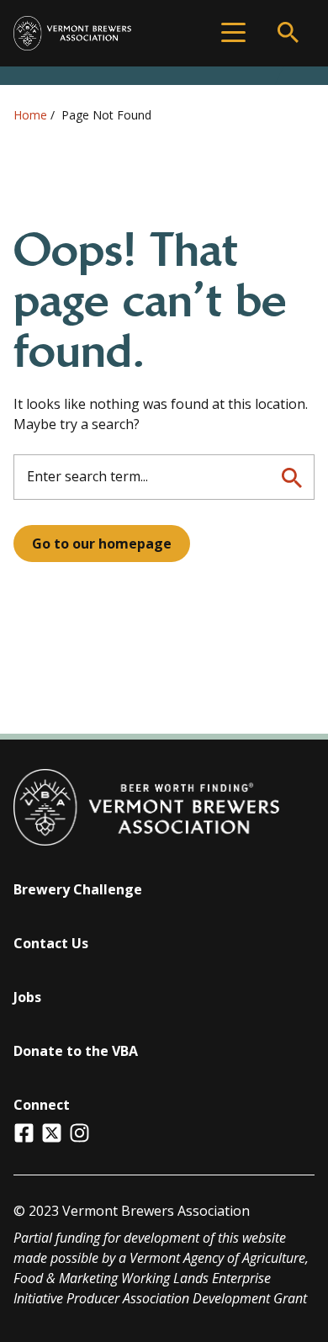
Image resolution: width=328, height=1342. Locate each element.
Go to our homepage (102, 543)
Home (30, 115)
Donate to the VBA (75, 1051)
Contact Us (50, 943)
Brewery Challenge (77, 889)
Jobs (27, 997)
